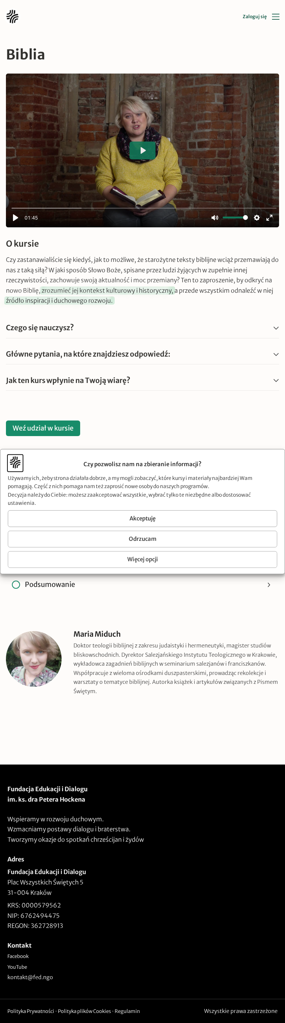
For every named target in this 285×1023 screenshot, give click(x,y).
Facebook (18, 956)
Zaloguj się (255, 16)
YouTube (17, 967)
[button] (142, 328)
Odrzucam (143, 538)
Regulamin (127, 1011)
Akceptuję (142, 518)
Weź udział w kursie (43, 428)
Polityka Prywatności (30, 1011)
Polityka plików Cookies (84, 1011)
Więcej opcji (142, 559)
